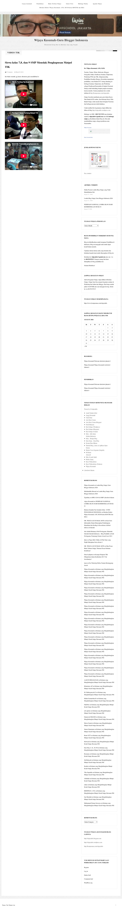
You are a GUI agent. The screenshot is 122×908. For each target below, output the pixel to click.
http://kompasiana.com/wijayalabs (99, 93)
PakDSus (86, 705)
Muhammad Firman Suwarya (92, 803)
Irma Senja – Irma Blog (92, 441)
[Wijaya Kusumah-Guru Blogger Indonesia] (61, 25)
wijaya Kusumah (89, 501)
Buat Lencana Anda (88, 137)
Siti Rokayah (87, 760)
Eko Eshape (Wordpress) (93, 427)
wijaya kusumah (27, 4)
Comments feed (88, 879)
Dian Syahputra (88, 554)
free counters (87, 173)
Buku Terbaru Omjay (54, 4)
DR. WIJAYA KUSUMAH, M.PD (94, 521)
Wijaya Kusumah (87, 127)
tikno (85, 540)
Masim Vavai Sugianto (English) (95, 450)
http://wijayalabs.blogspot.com (92, 838)
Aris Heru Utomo (91, 420)
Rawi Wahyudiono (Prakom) (94, 464)
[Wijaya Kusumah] (99, 131)
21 (103, 337)
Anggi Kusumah (90, 415)
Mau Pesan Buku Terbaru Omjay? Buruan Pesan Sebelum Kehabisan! (98, 548)
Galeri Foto (69, 4)
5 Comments (10, 72)
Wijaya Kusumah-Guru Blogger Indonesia (61, 40)
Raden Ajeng (89, 459)
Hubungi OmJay (83, 4)
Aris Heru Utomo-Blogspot (93, 422)
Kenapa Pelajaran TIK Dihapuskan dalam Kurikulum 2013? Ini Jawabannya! (96, 557)
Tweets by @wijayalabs (90, 409)
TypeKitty (87, 497)
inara (85, 563)
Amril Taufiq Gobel (91, 413)
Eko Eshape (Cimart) (92, 431)
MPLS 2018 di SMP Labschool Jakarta (103, 497)
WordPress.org (88, 883)
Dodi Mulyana (90, 424)
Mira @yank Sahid (91, 457)
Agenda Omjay (97, 4)
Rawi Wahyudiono (91, 462)
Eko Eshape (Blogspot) (92, 429)
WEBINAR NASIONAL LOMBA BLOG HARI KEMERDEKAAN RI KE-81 (99, 503)
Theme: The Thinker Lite (8, 905)
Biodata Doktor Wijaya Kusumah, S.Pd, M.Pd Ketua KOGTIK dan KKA (62, 7)
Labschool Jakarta (89, 470)
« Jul (85, 346)
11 (90, 334)
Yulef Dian (89, 418)
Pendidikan (40, 4)
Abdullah (86, 778)
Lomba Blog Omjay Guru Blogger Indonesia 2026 (98, 198)
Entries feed (87, 875)
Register (86, 867)
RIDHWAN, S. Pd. (89, 791)
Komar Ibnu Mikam (91, 443)
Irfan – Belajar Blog (91, 438)
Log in (86, 871)
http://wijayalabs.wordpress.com (101, 110)
